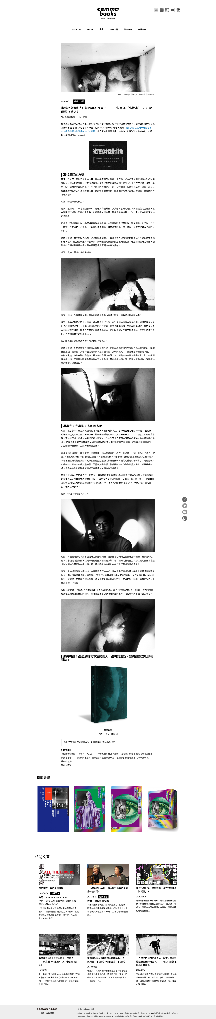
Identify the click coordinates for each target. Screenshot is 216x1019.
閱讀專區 (142, 29)
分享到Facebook (184, 499)
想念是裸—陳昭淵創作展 (51, 888)
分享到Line (184, 512)
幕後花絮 (103, 897)
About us (76, 29)
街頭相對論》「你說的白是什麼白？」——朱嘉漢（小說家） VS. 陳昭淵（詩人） (58, 961)
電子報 (178, 10)
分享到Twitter (184, 505)
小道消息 (55, 893)
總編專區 (128, 29)
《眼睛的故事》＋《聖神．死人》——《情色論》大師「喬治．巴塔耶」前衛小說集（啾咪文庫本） (108, 754)
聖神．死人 (66, 765)
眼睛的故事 (66, 761)
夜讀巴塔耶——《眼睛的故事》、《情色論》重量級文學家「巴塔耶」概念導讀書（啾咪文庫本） (105, 758)
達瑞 (85, 117)
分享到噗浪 (184, 518)
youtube (173, 10)
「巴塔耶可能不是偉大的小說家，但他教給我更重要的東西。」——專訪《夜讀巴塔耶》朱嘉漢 (156, 961)
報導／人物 (79, 101)
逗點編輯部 (69, 117)
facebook (162, 10)
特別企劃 (114, 29)
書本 (102, 29)
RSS (156, 10)
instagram (167, 10)
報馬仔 (90, 29)
